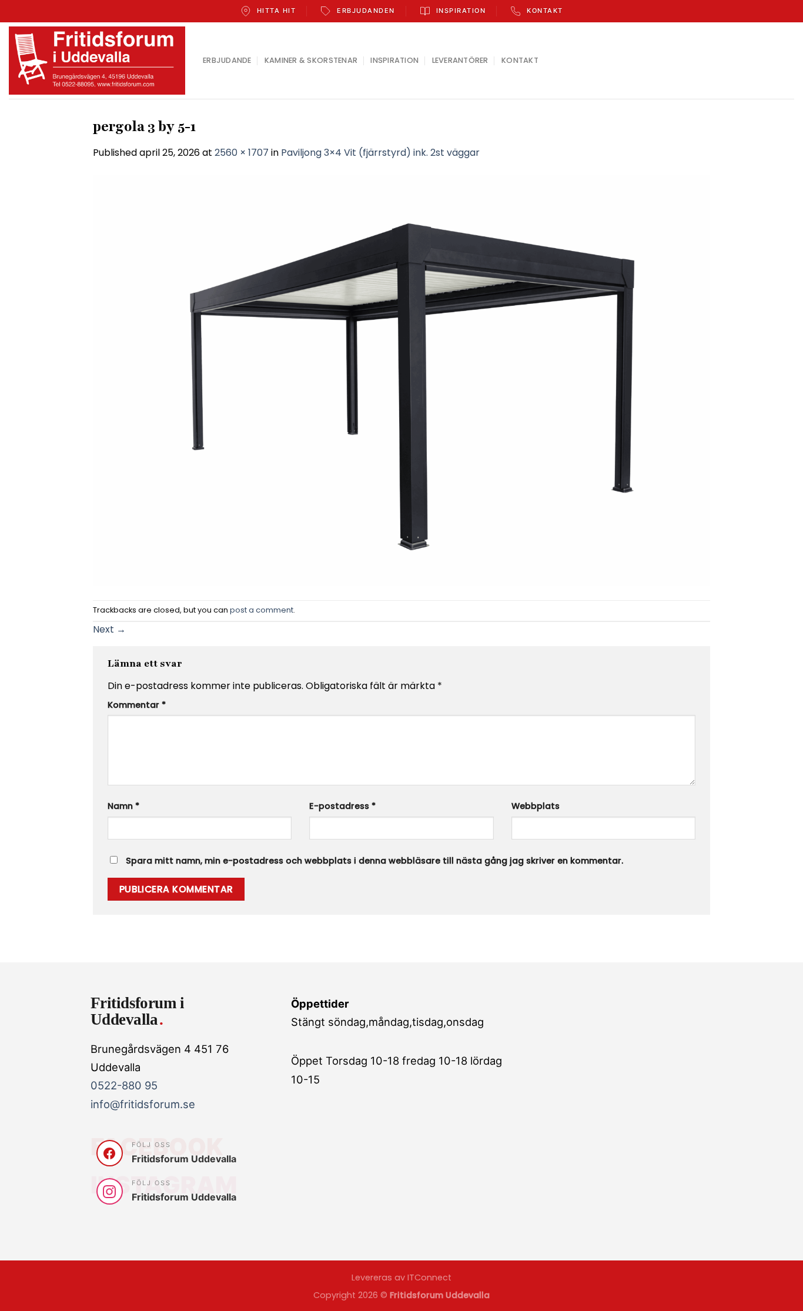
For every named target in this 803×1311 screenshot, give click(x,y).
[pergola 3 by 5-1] (401, 379)
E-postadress (342, 806)
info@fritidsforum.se (143, 1104)
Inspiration (394, 60)
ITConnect (429, 1277)
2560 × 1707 (242, 152)
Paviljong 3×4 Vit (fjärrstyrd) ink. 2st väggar (380, 152)
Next (109, 629)
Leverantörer (460, 60)
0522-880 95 (124, 1085)
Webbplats (535, 806)
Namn (123, 806)
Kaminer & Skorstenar (311, 60)
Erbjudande (227, 60)
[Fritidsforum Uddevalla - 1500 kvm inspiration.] (97, 60)
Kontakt (519, 60)
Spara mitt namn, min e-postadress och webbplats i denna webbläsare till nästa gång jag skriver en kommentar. (374, 861)
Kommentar (137, 705)
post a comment (261, 610)
